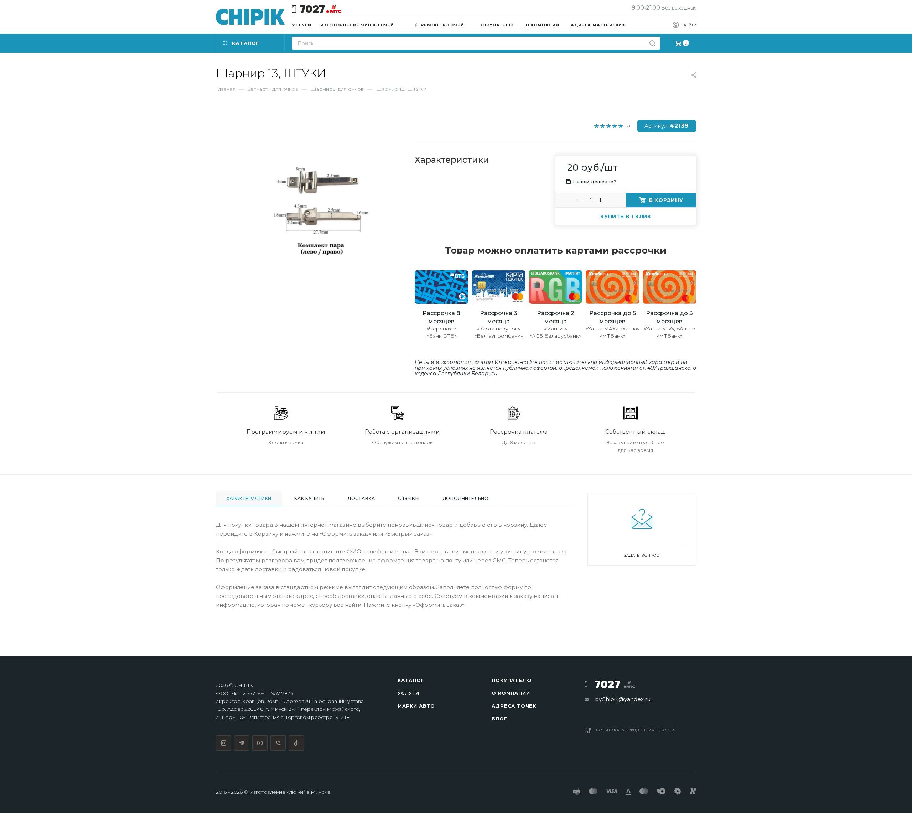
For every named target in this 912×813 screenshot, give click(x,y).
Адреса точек (514, 706)
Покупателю (512, 680)
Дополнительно (465, 498)
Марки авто (416, 706)
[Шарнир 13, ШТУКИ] (321, 210)
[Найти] (652, 43)
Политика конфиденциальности (635, 730)
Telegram (241, 743)
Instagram (223, 743)
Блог (499, 718)
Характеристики (249, 498)
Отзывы (409, 498)
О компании (511, 693)
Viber (278, 743)
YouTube (260, 743)
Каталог (411, 680)
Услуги (408, 693)
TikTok (296, 743)
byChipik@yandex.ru (623, 699)
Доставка (361, 498)
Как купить (309, 498)
